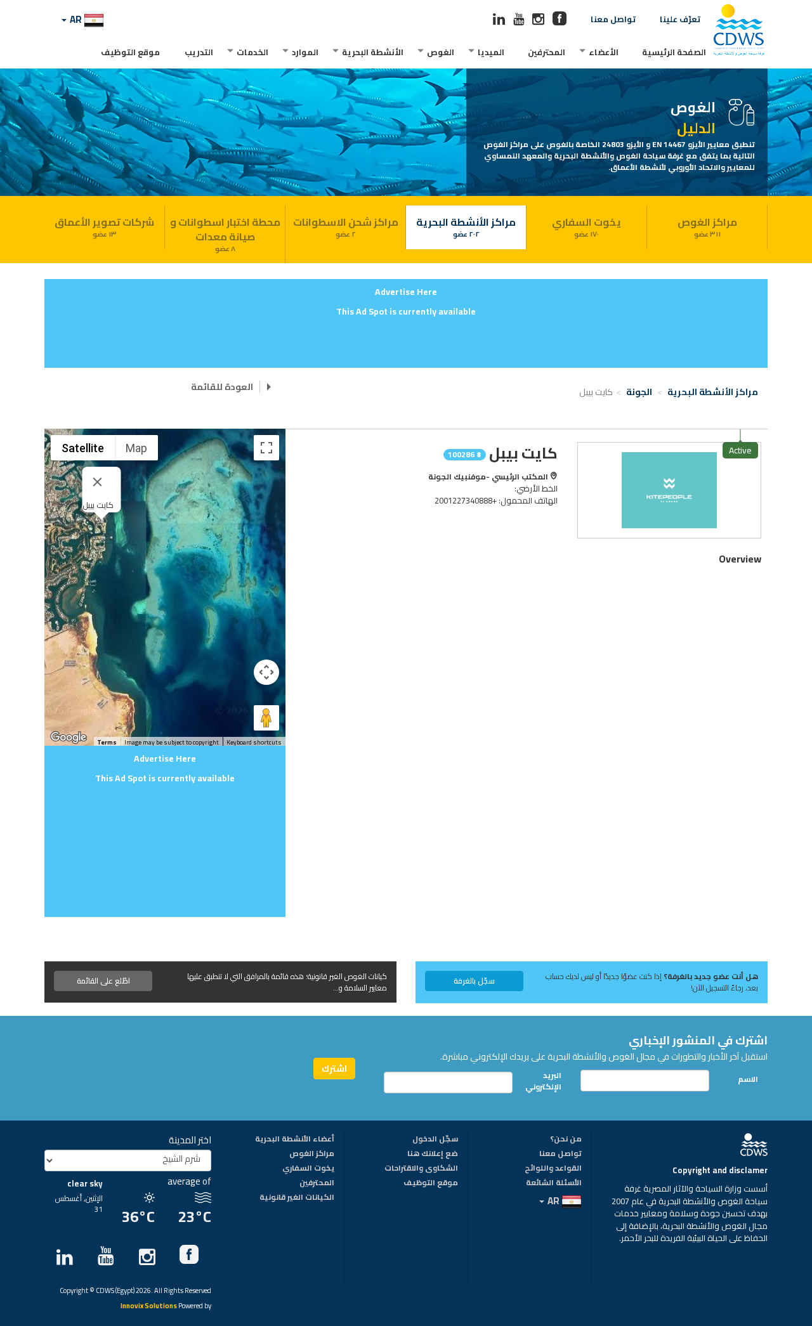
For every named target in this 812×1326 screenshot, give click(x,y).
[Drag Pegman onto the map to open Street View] (266, 718)
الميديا (491, 52)
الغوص (440, 52)
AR (76, 19)
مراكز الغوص (707, 226)
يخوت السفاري (586, 226)
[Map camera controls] (266, 672)
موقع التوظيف (130, 52)
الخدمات (252, 52)
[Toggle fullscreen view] (266, 447)
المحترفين (546, 52)
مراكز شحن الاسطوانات (345, 226)
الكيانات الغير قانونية (296, 1198)
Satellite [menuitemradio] (83, 448)
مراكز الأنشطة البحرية (466, 226)
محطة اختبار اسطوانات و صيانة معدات (225, 233)
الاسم (748, 1079)
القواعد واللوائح (553, 1168)
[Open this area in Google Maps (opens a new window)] (68, 737)
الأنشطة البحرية (372, 52)
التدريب (199, 52)
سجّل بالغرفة (474, 980)
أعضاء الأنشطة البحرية (294, 1139)
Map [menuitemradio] (136, 448)
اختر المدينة (190, 1140)
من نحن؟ (566, 1139)
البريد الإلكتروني (547, 1080)
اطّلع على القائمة (103, 980)
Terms (107, 742)
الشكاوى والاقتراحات (421, 1168)
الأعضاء (604, 52)
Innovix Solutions (149, 1306)
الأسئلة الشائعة (554, 1183)
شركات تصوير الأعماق (104, 226)
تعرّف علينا (680, 19)
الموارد (305, 52)
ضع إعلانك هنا (432, 1154)
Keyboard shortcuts (254, 742)
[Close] (97, 482)
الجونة (640, 392)
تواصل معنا (613, 19)
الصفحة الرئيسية (674, 52)
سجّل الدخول (435, 1139)
